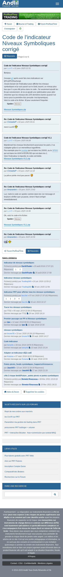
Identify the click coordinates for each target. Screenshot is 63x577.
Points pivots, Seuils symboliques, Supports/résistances (28, 364)
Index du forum (12, 392)
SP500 (55, 150)
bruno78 (10, 333)
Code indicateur (11, 341)
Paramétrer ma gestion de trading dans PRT (23, 422)
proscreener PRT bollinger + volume (20, 427)
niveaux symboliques (13, 330)
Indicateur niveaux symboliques (18, 278)
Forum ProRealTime (48, 24)
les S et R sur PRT (12, 417)
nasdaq (24, 150)
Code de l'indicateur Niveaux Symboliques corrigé (28, 43)
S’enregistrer (9, 29)
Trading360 (26, 281)
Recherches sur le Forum (15, 477)
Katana (10, 356)
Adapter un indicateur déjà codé (18, 353)
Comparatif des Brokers (14, 472)
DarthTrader (27, 266)
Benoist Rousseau (30, 379)
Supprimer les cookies (34, 392)
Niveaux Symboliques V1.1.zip (17, 159)
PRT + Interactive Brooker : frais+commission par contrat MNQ (30, 433)
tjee (8, 322)
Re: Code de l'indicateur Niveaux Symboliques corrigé (27, 119)
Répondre (10, 56)
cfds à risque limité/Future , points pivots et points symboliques (31, 376)
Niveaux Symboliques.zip (15, 110)
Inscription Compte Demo (15, 466)
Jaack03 (11, 368)
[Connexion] (20, 28)
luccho (24, 296)
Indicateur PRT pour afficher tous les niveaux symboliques (29, 292)
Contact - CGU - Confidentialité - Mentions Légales (32, 563)
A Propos (31, 556)
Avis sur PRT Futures (13, 461)
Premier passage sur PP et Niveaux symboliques (25, 319)
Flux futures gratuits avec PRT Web (19, 456)
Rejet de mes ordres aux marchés (19, 411)
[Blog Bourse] (10, 4)
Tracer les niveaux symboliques (18, 307)
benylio (10, 345)
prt (12, 78)
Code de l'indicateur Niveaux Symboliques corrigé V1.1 (28, 138)
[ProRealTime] (31, 16)
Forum (9, 24)
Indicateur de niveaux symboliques (19, 263)
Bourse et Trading (25, 24)
